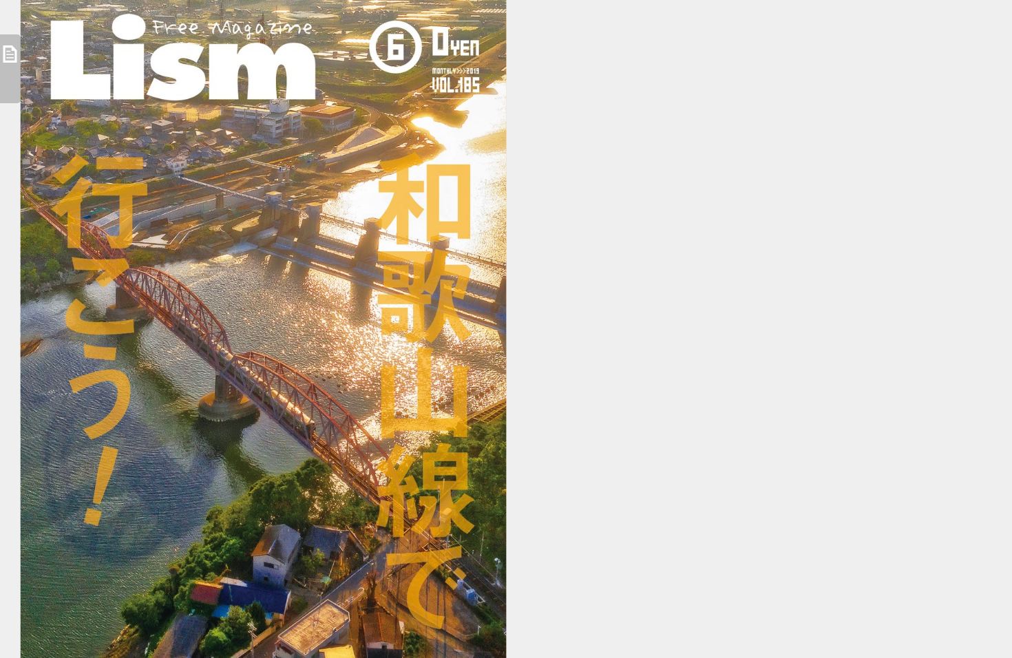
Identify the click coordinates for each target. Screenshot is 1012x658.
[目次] (10, 68)
